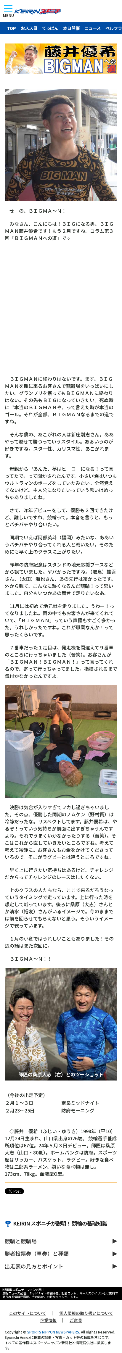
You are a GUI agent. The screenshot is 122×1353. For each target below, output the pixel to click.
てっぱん (50, 28)
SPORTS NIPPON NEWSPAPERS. (53, 1331)
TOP (11, 28)
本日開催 (71, 28)
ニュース (92, 28)
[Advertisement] (61, 311)
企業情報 (48, 1320)
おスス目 (29, 28)
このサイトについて (27, 1313)
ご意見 (76, 1320)
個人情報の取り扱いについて (86, 1313)
